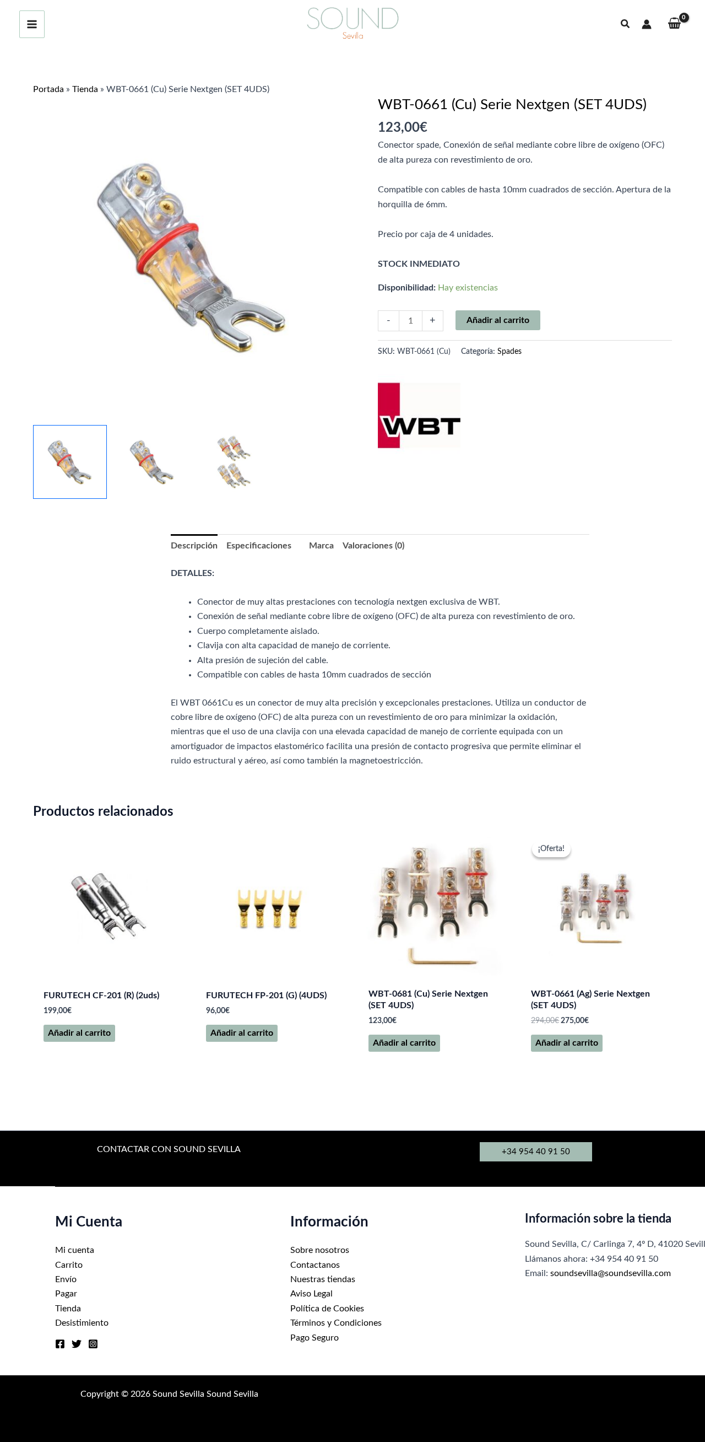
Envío (66, 1279)
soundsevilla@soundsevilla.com (610, 1273)
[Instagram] (93, 1344)
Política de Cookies (327, 1308)
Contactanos (315, 1265)
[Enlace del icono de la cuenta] (647, 24)
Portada (48, 89)
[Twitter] (77, 1344)
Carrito (69, 1265)
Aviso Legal (311, 1293)
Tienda (85, 89)
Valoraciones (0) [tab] (373, 545)
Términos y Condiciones (336, 1323)
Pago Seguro (314, 1337)
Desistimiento (82, 1323)
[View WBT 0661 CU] (70, 462)
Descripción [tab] (194, 545)
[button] (626, 24)
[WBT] (419, 415)
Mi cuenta (74, 1250)
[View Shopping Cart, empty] (674, 24)
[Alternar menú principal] (32, 24)
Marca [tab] (321, 545)
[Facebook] (60, 1344)
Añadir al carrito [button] (79, 1033)
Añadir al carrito (498, 320)
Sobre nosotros (319, 1250)
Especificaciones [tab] (258, 545)
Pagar (66, 1293)
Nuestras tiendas (322, 1279)
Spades (509, 351)
